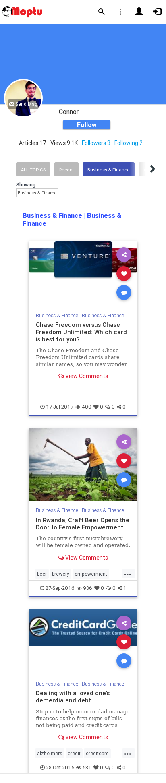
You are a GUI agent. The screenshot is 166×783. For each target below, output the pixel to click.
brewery (60, 574)
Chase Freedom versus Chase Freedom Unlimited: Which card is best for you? (81, 332)
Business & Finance (108, 170)
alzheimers (49, 753)
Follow (87, 125)
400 (86, 406)
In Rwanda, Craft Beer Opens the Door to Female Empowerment (82, 523)
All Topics (33, 170)
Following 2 (128, 143)
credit (74, 753)
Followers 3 (96, 143)
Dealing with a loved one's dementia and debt (73, 696)
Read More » (83, 273)
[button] (101, 12)
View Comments (86, 376)
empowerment (91, 574)
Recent (66, 170)
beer (42, 574)
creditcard (97, 753)
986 (87, 588)
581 (87, 767)
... (127, 573)
